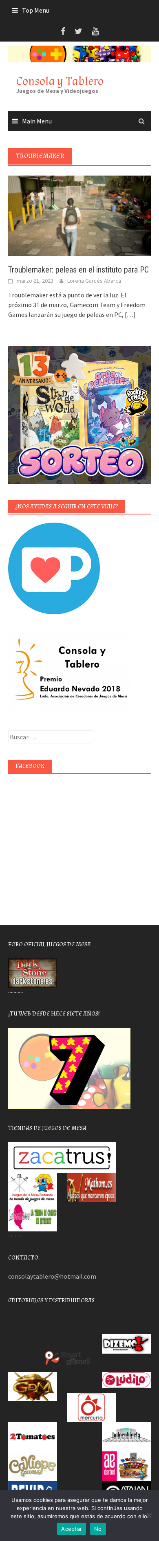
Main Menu (37, 121)
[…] (130, 314)
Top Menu (35, 10)
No (98, 1529)
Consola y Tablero (60, 81)
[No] (149, 1515)
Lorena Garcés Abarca (94, 280)
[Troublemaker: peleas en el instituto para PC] (79, 215)
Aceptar (71, 1529)
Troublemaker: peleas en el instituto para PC (78, 270)
